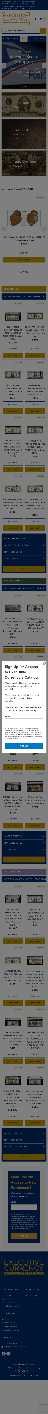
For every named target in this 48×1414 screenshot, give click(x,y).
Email (7, 716)
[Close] (44, 663)
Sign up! (24, 745)
